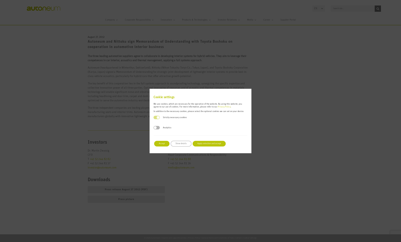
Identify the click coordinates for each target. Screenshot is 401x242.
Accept (162, 144)
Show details (181, 144)
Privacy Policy (224, 107)
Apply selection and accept (209, 144)
